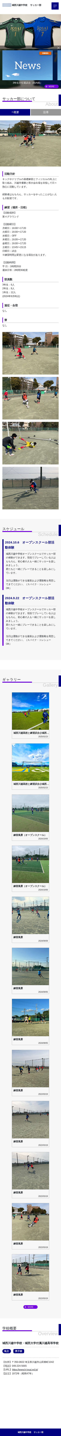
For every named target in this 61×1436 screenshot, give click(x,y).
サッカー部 (35, 5)
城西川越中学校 (21, 5)
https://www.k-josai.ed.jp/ (25, 1369)
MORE (51, 86)
